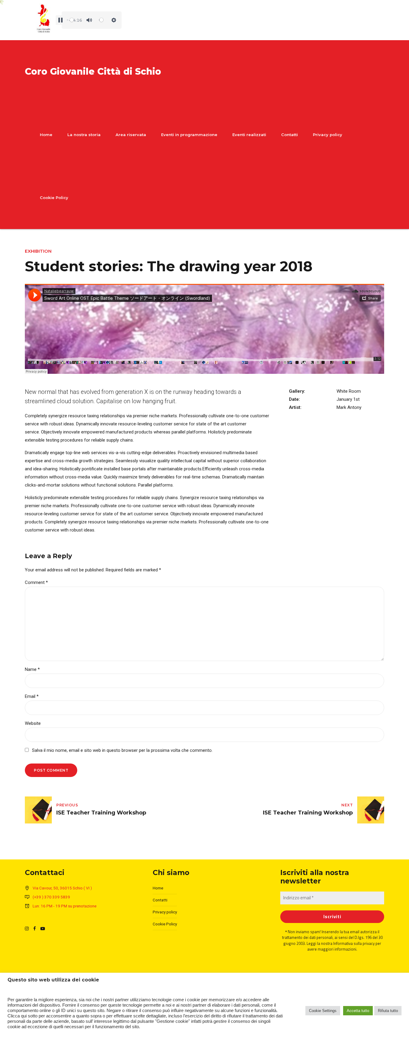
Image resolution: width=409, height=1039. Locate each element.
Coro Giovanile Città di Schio (93, 71)
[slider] (70, 20)
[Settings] (114, 20)
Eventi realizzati (249, 134)
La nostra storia (84, 134)
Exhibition (38, 251)
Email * (32, 696)
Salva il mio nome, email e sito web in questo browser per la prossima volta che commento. (122, 750)
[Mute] (89, 20)
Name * (32, 669)
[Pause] (60, 20)
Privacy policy (327, 134)
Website (33, 723)
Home (46, 134)
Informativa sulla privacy (354, 943)
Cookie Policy (54, 197)
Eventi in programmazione (189, 134)
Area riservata (131, 134)
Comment (36, 582)
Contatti (289, 134)
